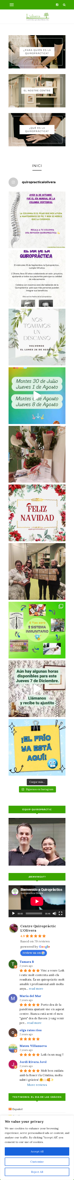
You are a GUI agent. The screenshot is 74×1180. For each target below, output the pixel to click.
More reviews (37, 1085)
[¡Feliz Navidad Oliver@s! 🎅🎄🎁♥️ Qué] (37, 513)
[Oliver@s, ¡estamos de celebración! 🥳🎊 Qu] (37, 219)
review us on (32, 952)
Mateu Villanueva (33, 1046)
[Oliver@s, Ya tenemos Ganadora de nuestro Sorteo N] (37, 571)
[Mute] (54, 913)
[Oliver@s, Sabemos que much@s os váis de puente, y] (37, 688)
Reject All (37, 1172)
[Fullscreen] (60, 913)
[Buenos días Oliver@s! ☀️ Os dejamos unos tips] (37, 630)
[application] (37, 901)
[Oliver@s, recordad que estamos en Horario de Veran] (37, 395)
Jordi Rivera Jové (33, 1062)
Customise (37, 1161)
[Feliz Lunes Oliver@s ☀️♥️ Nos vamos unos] (37, 337)
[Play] (13, 913)
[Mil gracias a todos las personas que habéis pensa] (37, 454)
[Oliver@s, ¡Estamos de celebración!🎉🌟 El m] (37, 278)
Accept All (37, 1151)
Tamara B (27, 962)
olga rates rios (31, 1030)
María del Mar (30, 996)
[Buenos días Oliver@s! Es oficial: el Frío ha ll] (37, 747)
